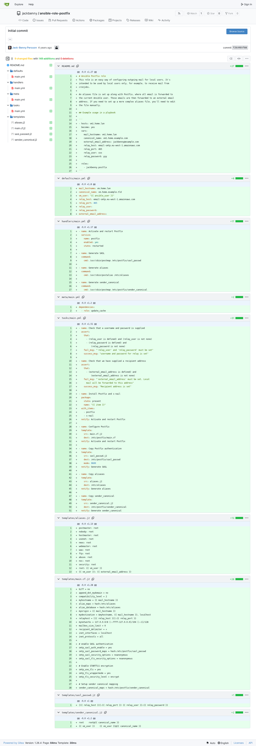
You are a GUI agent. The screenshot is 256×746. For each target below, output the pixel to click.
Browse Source (237, 31)
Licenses (239, 742)
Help (31, 4)
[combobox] (231, 58)
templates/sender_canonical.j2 (82, 712)
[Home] (6, 4)
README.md (68, 66)
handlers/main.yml (74, 221)
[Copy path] (77, 66)
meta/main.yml (71, 297)
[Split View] (239, 58)
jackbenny (29, 13)
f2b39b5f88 (240, 47)
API (251, 742)
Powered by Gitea (13, 742)
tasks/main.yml (71, 318)
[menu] (246, 58)
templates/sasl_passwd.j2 (78, 695)
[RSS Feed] (179, 13)
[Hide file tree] (7, 58)
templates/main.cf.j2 (76, 579)
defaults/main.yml (74, 178)
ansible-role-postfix (55, 13)
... (10, 39)
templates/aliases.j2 (76, 518)
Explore (19, 4)
